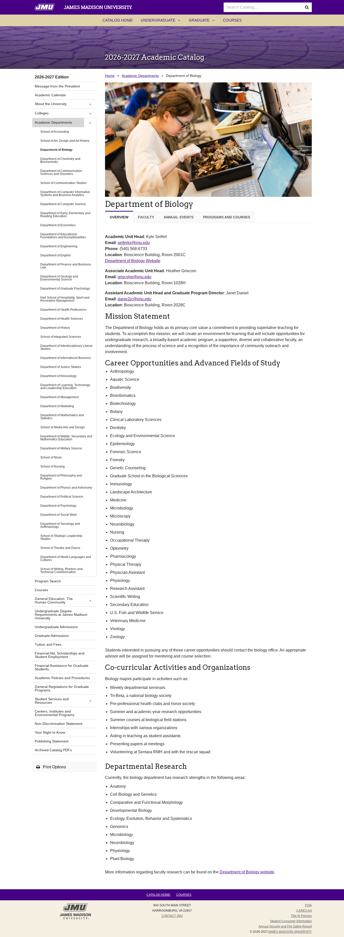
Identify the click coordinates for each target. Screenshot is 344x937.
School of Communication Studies (63, 183)
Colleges (42, 113)
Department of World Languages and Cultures (65, 558)
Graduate (204, 22)
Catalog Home (117, 20)
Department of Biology (56, 150)
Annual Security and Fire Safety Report (285, 926)
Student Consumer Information (291, 921)
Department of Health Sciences (61, 318)
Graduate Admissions (52, 636)
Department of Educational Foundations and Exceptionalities (63, 235)
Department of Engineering (58, 246)
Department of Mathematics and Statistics (62, 416)
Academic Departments (53, 122)
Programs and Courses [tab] (226, 217)
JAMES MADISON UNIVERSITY (290, 931)
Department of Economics (58, 225)
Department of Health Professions (63, 309)
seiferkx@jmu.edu (134, 243)
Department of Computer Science (63, 204)
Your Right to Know (50, 732)
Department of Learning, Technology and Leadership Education (65, 386)
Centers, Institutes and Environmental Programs (54, 713)
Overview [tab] (119, 217)
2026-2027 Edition (52, 77)
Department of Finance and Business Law (65, 266)
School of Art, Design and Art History (64, 141)
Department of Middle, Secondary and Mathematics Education (66, 438)
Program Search (48, 581)
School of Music (51, 457)
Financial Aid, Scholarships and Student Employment (59, 655)
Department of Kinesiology (58, 376)
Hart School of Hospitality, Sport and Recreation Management (64, 299)
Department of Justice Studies (60, 367)
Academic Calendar (50, 95)
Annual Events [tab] (178, 217)
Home (110, 76)
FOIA (308, 905)
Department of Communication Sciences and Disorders (61, 172)
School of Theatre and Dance (60, 548)
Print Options (54, 767)
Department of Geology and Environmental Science (59, 278)
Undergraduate (163, 22)
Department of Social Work (58, 515)
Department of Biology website (247, 872)
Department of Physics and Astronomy (66, 487)
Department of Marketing (57, 406)
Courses (232, 20)
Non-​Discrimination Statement (58, 724)
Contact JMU (172, 916)
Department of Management (59, 397)
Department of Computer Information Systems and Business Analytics (65, 193)
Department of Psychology (58, 505)
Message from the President (57, 86)
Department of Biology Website (132, 261)
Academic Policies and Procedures (62, 678)
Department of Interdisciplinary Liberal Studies (66, 347)
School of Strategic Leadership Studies (61, 537)
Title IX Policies (301, 916)
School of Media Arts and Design (62, 427)
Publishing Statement (51, 741)
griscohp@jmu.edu (134, 277)
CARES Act (304, 910)
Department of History (55, 328)
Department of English (55, 255)
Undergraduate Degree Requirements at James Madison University (61, 614)
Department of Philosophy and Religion (61, 477)
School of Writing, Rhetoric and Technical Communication (61, 570)
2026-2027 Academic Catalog (154, 57)
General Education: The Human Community (54, 600)
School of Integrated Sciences (60, 337)
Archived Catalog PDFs (53, 750)
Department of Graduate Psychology (65, 288)
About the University (51, 104)
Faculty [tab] (146, 217)
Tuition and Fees (48, 644)
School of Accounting (54, 131)
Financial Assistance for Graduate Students (61, 667)
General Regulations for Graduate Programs (62, 688)
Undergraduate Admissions (56, 627)
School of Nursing (52, 466)
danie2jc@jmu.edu (134, 299)
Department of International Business (65, 358)
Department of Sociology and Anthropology (60, 525)
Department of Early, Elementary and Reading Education (65, 214)
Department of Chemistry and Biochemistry (60, 160)
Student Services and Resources (52, 701)
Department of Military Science (61, 448)
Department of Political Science (61, 496)
